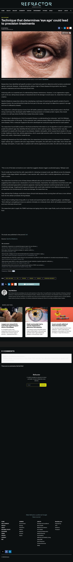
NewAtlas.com (58, 521)
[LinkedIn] (65, 28)
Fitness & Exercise (41, 543)
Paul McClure (13, 290)
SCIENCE (21, 521)
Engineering (58, 523)
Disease (31, 278)
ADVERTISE (4, 531)
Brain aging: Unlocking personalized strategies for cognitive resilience (17, 250)
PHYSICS (45, 10)
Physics (21, 533)
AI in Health (40, 529)
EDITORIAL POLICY (5, 529)
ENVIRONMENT (37, 10)
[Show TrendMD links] (70, 270)
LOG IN (66, 10)
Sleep (38, 545)
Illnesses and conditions (43, 523)
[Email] (70, 28)
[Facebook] (59, 28)
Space (20, 535)
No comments (30, 284)
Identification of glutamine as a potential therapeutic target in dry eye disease (19, 246)
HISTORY (29, 10)
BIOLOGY (15, 10)
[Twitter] (62, 28)
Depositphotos (45, 79)
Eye (17, 278)
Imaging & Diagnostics (42, 531)
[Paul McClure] (4, 292)
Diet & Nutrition (41, 541)
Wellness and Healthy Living (44, 537)
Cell (26, 234)
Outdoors (57, 527)
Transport (57, 529)
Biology (21, 525)
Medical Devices (41, 533)
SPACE (50, 10)
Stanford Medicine (11, 239)
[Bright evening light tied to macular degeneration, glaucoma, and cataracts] (36, 314)
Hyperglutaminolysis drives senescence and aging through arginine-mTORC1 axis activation (22, 265)
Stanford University (49, 278)
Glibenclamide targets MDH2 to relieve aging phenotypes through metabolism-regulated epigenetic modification (27, 261)
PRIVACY (3, 535)
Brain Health (40, 525)
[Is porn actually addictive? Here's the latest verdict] (62, 314)
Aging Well (29, 309)
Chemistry (21, 527)
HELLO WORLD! (5, 523)
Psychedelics (40, 535)
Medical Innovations (42, 527)
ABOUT (3, 527)
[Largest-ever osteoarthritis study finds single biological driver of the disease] (11, 314)
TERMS (3, 533)
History (21, 529)
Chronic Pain (4, 309)
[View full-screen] (70, 33)
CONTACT (3, 537)
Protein (24, 278)
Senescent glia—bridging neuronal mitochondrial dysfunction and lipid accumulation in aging (22, 253)
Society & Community (56, 309)
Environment (22, 523)
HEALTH (8, 10)
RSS (2, 539)
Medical (21, 531)
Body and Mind (4, 17)
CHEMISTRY (22, 10)
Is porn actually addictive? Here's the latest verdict (60, 325)
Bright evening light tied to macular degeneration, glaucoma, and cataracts (35, 325)
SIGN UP (60, 10)
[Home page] (36, 4)
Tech (56, 525)
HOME (2, 10)
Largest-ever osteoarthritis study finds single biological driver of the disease (9, 325)
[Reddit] (68, 28)
